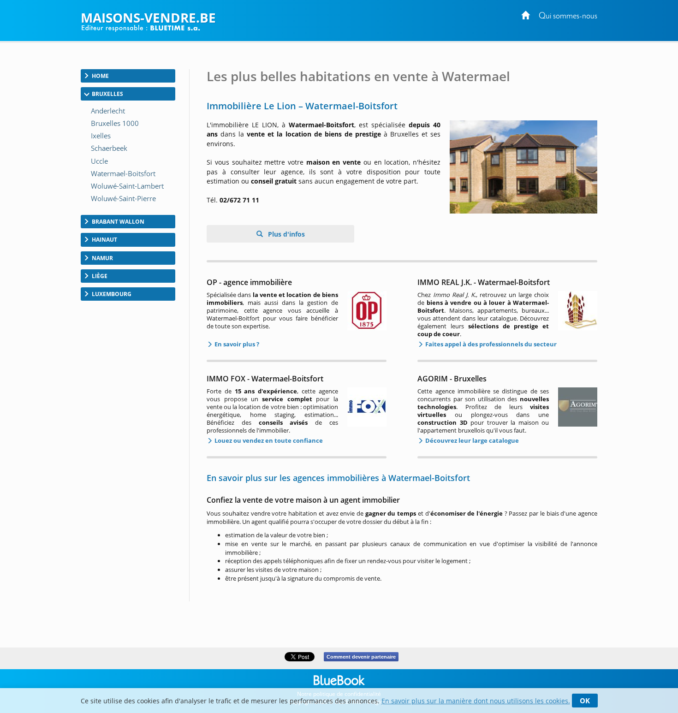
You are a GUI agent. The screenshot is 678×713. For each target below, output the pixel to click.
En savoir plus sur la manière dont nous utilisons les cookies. (475, 700)
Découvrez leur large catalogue (471, 440)
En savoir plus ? (236, 344)
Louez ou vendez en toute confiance (268, 440)
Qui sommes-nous (568, 16)
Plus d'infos (285, 234)
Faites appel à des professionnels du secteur (490, 344)
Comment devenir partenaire (361, 657)
